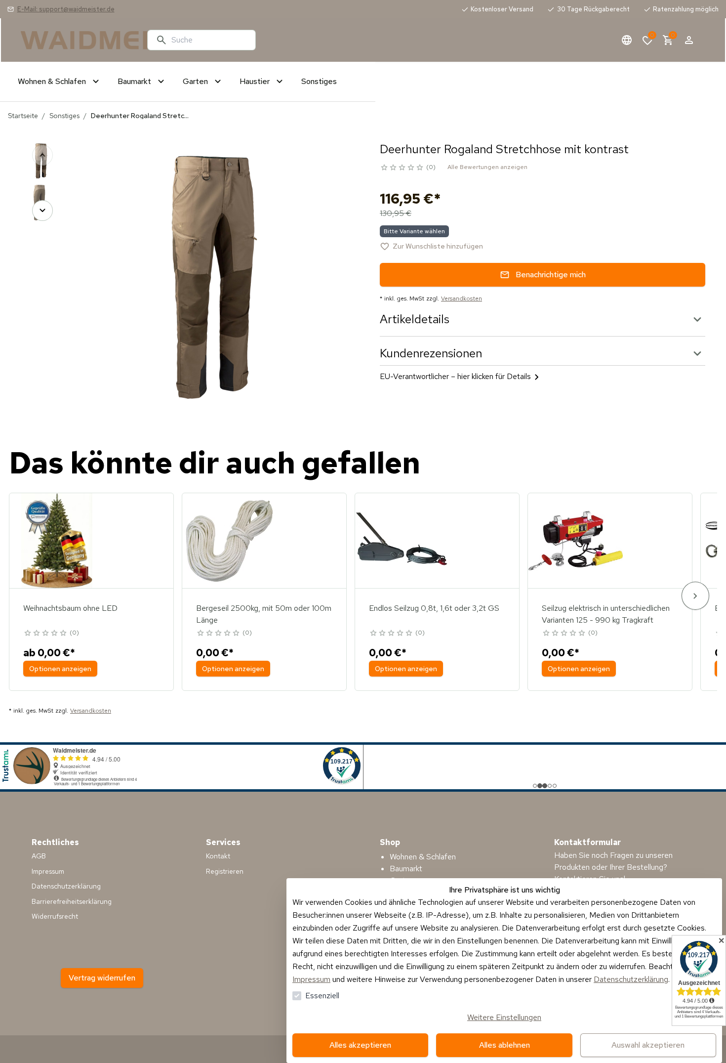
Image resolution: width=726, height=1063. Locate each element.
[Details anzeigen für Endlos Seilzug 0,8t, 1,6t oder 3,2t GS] (402, 540)
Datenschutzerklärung (631, 979)
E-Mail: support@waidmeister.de (66, 9)
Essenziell (322, 995)
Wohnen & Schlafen (423, 856)
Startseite (23, 115)
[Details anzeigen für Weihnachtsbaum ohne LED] (56, 540)
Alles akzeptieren (360, 1045)
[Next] (42, 210)
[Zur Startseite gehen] (80, 40)
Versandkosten (461, 298)
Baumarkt (406, 868)
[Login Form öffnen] (689, 40)
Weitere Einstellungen (504, 1017)
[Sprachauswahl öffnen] (627, 40)
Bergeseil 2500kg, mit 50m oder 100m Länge (263, 614)
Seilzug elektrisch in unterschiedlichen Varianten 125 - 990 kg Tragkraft (606, 614)
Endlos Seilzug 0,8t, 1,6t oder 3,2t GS (434, 608)
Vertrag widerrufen (102, 978)
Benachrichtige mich (551, 274)
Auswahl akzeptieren (648, 1045)
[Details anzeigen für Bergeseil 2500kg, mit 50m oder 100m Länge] (229, 540)
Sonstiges (64, 115)
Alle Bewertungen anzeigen (487, 167)
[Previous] (42, 155)
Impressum (311, 979)
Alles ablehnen (504, 1045)
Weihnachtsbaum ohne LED (70, 608)
